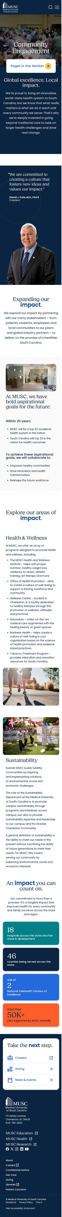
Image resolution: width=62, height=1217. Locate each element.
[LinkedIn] (21, 1149)
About (9, 1160)
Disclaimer (11, 1202)
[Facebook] (7, 1149)
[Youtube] (27, 1149)
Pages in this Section (30, 66)
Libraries (12, 1185)
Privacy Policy (26, 1202)
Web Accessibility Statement (20, 1208)
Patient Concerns (16, 1189)
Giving (9, 1179)
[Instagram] (16, 1149)
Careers (12, 1165)
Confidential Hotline (17, 1170)
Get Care (11, 1175)
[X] (12, 1149)
